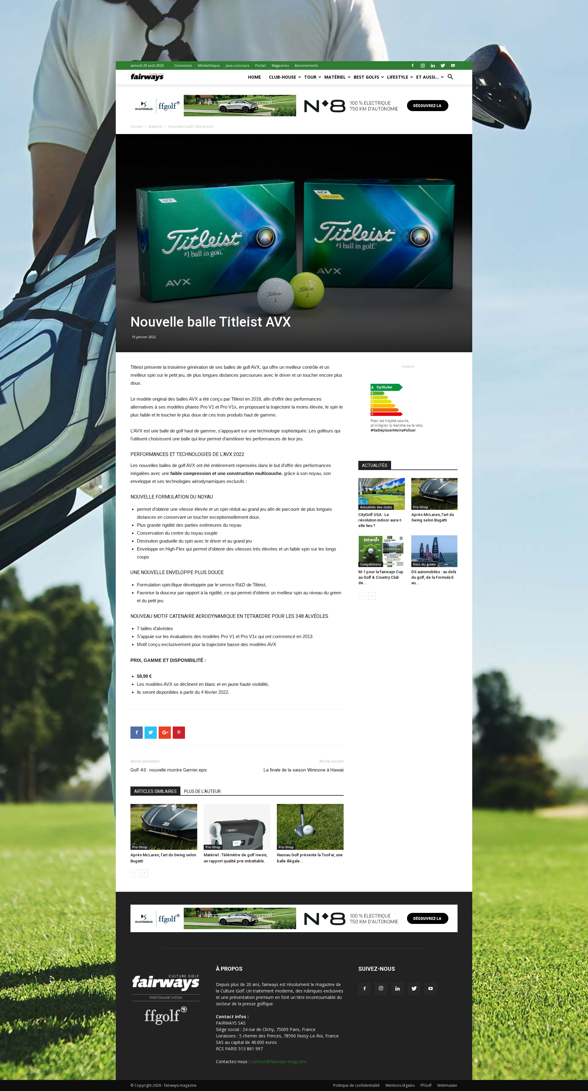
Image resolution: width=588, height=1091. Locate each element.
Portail (260, 65)
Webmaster (447, 1085)
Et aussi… (427, 77)
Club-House (282, 77)
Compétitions (370, 564)
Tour (310, 77)
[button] (450, 77)
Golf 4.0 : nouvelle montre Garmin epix (168, 770)
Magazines (280, 65)
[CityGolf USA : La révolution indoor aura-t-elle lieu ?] (381, 494)
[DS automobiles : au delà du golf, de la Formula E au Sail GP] (434, 551)
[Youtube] (453, 65)
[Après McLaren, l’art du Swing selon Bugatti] (163, 827)
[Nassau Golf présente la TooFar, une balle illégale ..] (310, 827)
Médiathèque (209, 65)
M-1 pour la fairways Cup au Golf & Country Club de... (380, 577)
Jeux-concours (237, 65)
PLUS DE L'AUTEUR (202, 791)
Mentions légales (400, 1085)
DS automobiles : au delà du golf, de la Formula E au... (433, 577)
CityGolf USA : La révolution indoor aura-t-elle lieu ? (380, 520)
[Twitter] (442, 65)
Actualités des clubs (376, 507)
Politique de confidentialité (356, 1085)
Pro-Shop (139, 847)
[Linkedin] (432, 65)
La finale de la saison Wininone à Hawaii (304, 770)
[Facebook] (412, 65)
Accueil (136, 126)
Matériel (335, 77)
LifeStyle (397, 77)
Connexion (183, 65)
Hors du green (424, 564)
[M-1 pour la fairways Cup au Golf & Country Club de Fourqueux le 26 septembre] (381, 551)
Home (254, 77)
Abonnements (306, 65)
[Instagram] (422, 65)
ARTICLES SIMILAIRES (155, 791)
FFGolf (426, 1085)
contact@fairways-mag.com (279, 1061)
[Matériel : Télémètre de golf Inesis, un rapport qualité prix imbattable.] (237, 827)
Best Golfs (366, 77)
